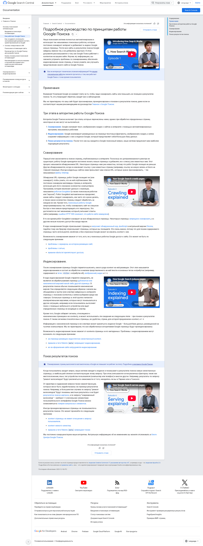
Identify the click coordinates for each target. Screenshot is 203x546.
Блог (77, 3)
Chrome (149, 226)
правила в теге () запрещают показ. (69, 430)
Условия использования (43, 541)
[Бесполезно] (158, 23)
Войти (197, 3)
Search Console (191, 10)
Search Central (25, 2)
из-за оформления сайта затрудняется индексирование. (72, 347)
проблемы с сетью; (56, 248)
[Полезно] (154, 23)
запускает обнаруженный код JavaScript (109, 226)
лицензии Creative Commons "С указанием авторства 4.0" (109, 463)
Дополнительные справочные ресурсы (49, 518)
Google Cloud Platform (101, 531)
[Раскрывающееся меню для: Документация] (56, 3)
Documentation (11, 10)
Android (64, 531)
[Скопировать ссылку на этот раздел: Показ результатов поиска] (80, 356)
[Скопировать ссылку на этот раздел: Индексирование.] (68, 261)
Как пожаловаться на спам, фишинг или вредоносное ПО (56, 514)
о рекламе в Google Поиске (142, 364)
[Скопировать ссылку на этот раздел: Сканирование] (64, 153)
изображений (90, 273)
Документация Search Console (102, 518)
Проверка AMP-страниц (156, 518)
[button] (15, 21)
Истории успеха (121, 3)
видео (100, 273)
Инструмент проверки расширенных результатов (166, 511)
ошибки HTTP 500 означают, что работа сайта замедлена (83, 214)
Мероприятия (105, 3)
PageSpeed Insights (154, 514)
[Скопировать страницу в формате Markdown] (73, 34)
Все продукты (131, 531)
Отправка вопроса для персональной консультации (54, 511)
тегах (63, 273)
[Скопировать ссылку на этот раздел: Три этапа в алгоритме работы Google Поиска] (106, 113)
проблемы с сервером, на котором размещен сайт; (70, 244)
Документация (48, 3)
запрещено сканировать (140, 219)
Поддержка (66, 3)
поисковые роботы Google (80, 203)
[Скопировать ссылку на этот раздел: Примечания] (61, 88)
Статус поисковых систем (100, 514)
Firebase (85, 531)
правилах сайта (67, 465)
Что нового (87, 3)
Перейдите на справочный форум (47, 507)
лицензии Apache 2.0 (153, 463)
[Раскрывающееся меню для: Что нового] (95, 3)
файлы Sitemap (62, 173)
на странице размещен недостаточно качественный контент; (74, 339)
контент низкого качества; (59, 426)
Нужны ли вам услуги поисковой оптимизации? (109, 507)
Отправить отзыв (150, 30)
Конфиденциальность (64, 541)
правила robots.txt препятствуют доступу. (66, 252)
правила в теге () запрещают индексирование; (74, 343)
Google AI (118, 531)
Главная (46, 23)
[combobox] (162, 3)
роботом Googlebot (62, 191)
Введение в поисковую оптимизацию (105, 511)
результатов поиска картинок (56, 395)
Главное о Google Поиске (103, 104)
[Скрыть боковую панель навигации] (28, 541)
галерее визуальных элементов (72, 403)
